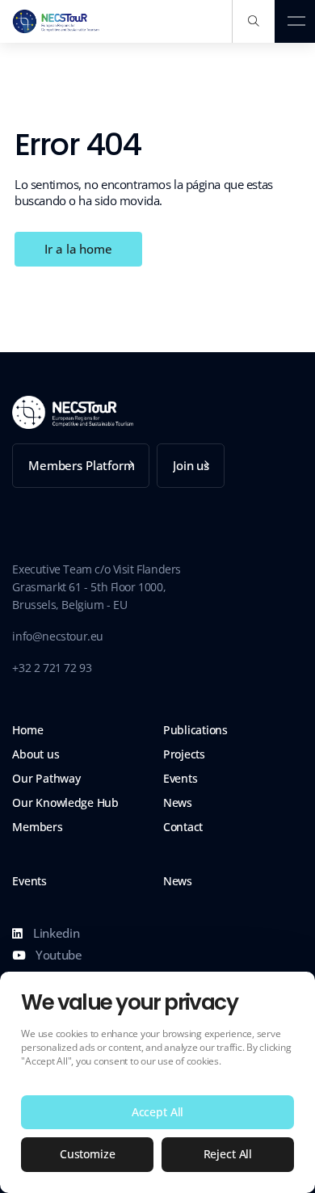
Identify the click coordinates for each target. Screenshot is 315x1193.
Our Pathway (46, 778)
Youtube (57, 954)
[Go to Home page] (56, 21)
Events (180, 778)
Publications (195, 730)
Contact (183, 827)
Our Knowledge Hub (65, 803)
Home (27, 730)
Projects (184, 754)
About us (35, 754)
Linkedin (54, 933)
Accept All (158, 1111)
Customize (88, 1153)
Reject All (228, 1153)
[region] (157, 1082)
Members (37, 827)
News (177, 803)
